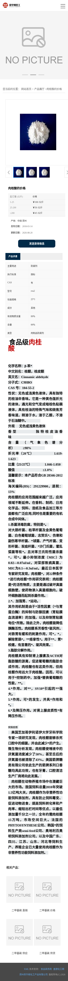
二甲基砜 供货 (47, 953)
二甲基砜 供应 (20, 953)
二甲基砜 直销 (20, 910)
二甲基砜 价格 (47, 910)
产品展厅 (39, 89)
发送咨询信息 (36, 243)
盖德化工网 (58, 969)
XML (26, 969)
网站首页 (26, 89)
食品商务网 (46, 969)
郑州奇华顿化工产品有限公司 (33, 974)
